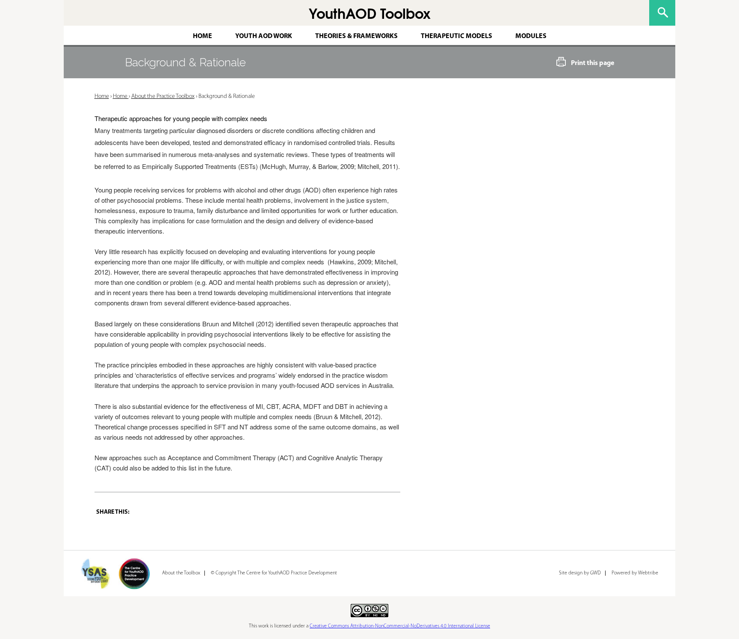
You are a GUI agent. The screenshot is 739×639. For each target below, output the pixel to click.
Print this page (592, 63)
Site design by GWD (580, 573)
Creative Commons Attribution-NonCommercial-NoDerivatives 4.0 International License (400, 626)
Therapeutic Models (456, 36)
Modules (531, 36)
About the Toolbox (181, 573)
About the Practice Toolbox (163, 96)
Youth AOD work (263, 36)
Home (202, 36)
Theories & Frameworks (356, 36)
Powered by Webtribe (635, 573)
